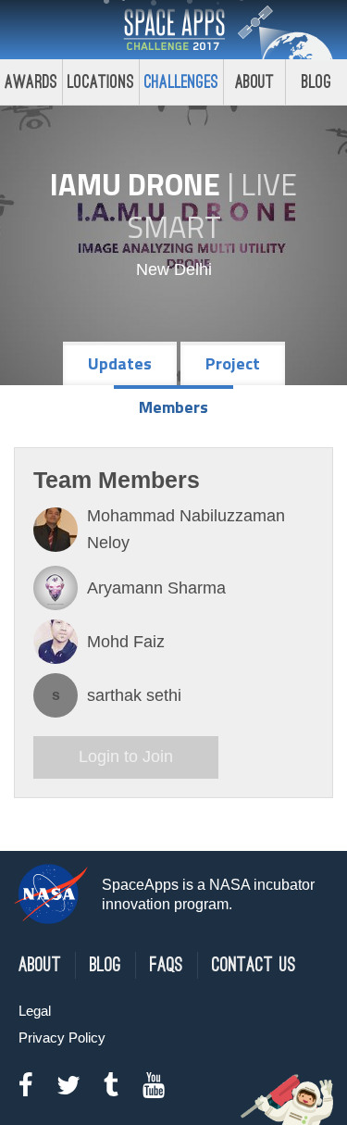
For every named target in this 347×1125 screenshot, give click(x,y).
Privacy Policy (62, 1037)
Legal (35, 1011)
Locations (101, 82)
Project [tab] (232, 363)
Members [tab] (173, 406)
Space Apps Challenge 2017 (174, 29)
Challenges (181, 82)
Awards (31, 82)
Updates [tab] (120, 363)
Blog (316, 82)
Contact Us (254, 965)
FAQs (166, 965)
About (255, 82)
